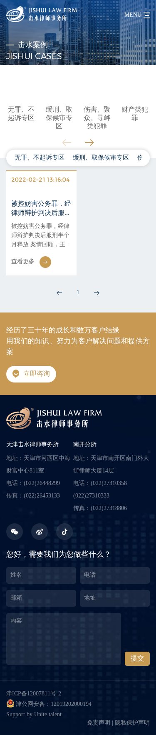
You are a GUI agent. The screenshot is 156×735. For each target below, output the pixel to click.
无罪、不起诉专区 (39, 158)
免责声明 (98, 723)
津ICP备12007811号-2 (33, 694)
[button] (89, 142)
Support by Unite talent (34, 715)
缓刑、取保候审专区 (101, 158)
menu (132, 15)
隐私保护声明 (132, 723)
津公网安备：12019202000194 (54, 704)
